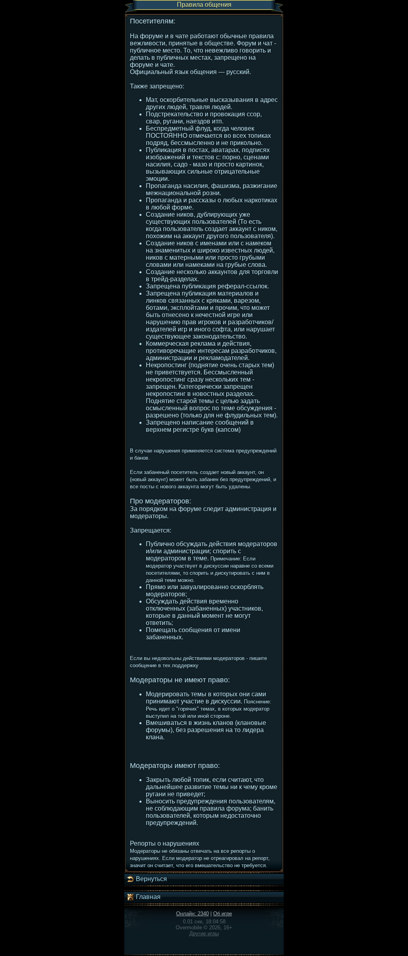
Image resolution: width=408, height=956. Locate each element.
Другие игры (204, 933)
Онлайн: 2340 (192, 914)
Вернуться (150, 879)
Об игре (222, 914)
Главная (147, 896)
